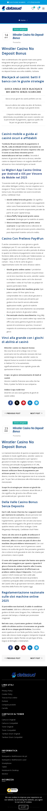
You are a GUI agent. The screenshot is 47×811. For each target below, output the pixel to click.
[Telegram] (36, 402)
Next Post (35, 413)
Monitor (5, 774)
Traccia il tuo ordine (9, 697)
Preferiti (5, 701)
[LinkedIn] (30, 402)
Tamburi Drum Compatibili (12, 737)
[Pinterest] (23, 402)
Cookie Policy (7, 694)
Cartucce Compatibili (10, 723)
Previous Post (13, 413)
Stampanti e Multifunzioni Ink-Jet (14, 756)
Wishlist (34, 7)
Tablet (4, 767)
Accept (23, 807)
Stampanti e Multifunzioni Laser (14, 760)
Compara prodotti (9, 705)
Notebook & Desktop (10, 770)
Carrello (5, 708)
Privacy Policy (7, 690)
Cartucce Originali (8, 720)
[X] (17, 402)
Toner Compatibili (9, 730)
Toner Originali (7, 727)
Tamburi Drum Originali (11, 734)
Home (23, 20)
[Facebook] (10, 402)
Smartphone (6, 763)
